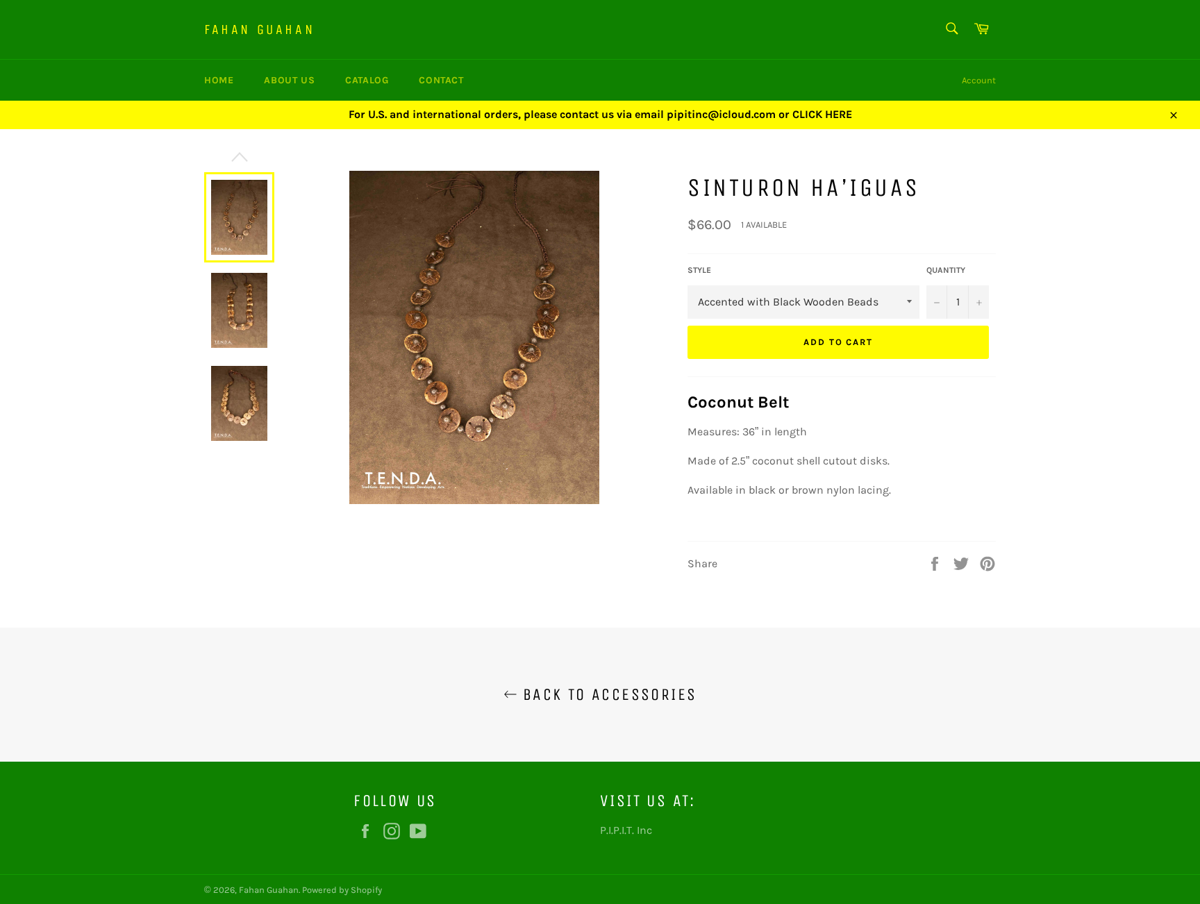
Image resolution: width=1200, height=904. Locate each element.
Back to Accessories (607, 694)
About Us (289, 80)
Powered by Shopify (342, 890)
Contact (441, 80)
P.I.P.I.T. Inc (626, 830)
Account (979, 80)
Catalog (366, 80)
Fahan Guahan (259, 29)
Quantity (945, 270)
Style (699, 270)
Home (218, 80)
